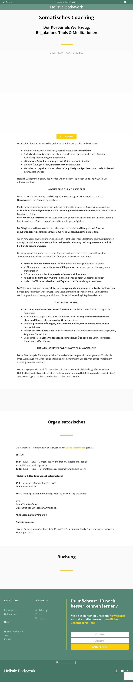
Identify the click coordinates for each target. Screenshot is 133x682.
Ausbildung (41, 610)
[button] (4, 7)
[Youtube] (125, 2)
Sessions (39, 618)
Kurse (38, 614)
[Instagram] (129, 2)
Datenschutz (11, 614)
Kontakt (8, 639)
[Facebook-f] (121, 2)
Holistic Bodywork (66, 7)
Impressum (10, 610)
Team (7, 635)
